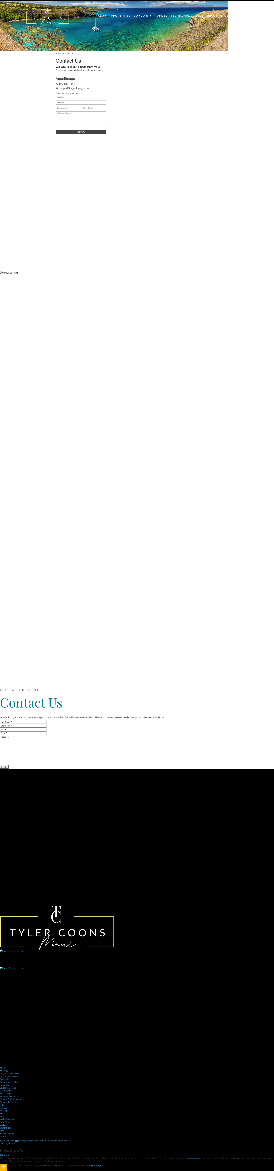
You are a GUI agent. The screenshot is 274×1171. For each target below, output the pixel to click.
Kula (2, 1116)
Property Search (7, 1096)
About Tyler (5, 1070)
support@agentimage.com (74, 88)
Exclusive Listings (8, 1087)
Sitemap (56, 1165)
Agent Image (95, 1165)
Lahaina (3, 1104)
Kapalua (3, 1107)
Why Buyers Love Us (9, 1076)
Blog (200, 15)
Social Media (6, 1079)
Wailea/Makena (7, 1119)
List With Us (5, 1090)
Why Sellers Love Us (9, 1073)
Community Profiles (150, 15)
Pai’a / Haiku (5, 1122)
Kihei (2, 1113)
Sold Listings (5, 1093)
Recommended (219, 15)
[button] (3, 1167)
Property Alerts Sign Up (10, 1082)
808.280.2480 (193, 1158)
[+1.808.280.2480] (268, 553)
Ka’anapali (4, 1110)
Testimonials (182, 15)
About (103, 15)
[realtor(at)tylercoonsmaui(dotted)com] (268, 562)
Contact (241, 15)
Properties (120, 15)
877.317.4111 (67, 84)
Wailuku (3, 1124)
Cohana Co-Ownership (10, 1099)
